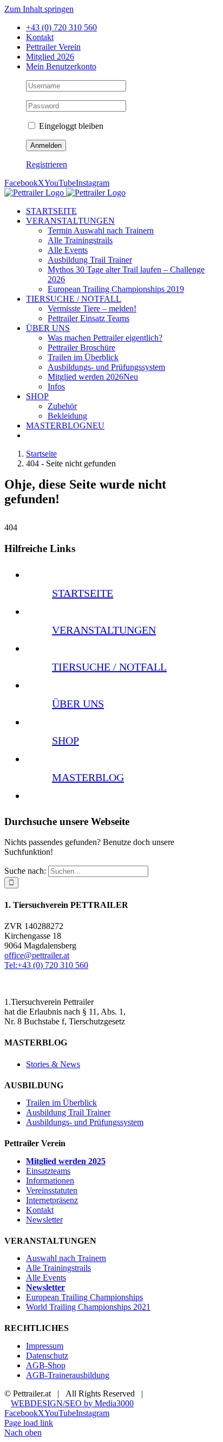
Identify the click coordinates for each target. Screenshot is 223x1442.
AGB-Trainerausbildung (67, 1375)
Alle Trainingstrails (58, 1267)
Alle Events (46, 1277)
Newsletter (44, 1219)
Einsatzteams (48, 1170)
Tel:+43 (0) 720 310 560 (46, 965)
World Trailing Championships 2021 (88, 1306)
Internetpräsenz (52, 1200)
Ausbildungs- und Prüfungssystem (84, 1122)
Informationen (50, 1180)
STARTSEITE (82, 593)
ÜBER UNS (78, 704)
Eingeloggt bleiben (70, 126)
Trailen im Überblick (61, 1102)
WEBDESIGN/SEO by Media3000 (72, 1403)
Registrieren (46, 164)
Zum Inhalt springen (39, 9)
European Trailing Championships (84, 1297)
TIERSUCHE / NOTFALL (109, 667)
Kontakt (40, 1209)
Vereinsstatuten (51, 1190)
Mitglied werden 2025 (66, 1161)
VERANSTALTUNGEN (104, 630)
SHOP (65, 740)
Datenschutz (47, 1355)
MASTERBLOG (88, 777)
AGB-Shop (45, 1365)
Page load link (28, 1422)
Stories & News (53, 1064)
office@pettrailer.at (36, 955)
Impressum (44, 1345)
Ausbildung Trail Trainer (68, 1112)
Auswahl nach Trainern (66, 1258)
